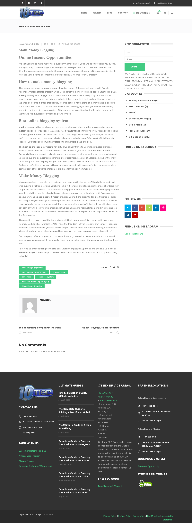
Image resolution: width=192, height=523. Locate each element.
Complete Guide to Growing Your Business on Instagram (74, 443)
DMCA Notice (153, 516)
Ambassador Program (29, 456)
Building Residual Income (142, 100)
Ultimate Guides (137, 137)
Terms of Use (139, 516)
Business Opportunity (149, 466)
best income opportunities (34, 272)
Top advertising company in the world (40, 327)
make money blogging (32, 286)
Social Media (135, 124)
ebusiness (26, 277)
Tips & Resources (71, 44)
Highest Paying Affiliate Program (100, 327)
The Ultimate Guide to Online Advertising (74, 427)
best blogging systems (32, 267)
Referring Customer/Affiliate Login (36, 466)
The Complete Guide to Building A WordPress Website (75, 410)
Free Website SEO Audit (110, 486)
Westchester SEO (108, 400)
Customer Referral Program (32, 451)
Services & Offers (138, 118)
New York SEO (106, 393)
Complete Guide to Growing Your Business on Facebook (74, 459)
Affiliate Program (27, 461)
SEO (131, 112)
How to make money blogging (35, 281)
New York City (106, 397)
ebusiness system (46, 277)
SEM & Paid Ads (136, 106)
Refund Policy (124, 516)
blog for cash (59, 272)
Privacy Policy (110, 516)
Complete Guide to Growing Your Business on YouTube (74, 475)
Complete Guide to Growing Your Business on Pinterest (74, 491)
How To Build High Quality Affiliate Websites (72, 394)
